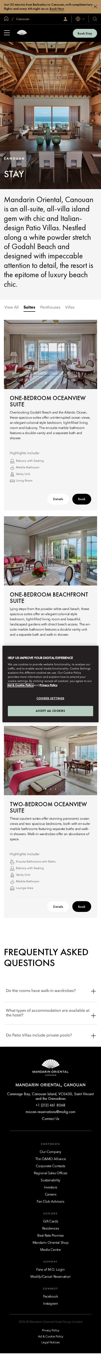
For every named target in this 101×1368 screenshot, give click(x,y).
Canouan (22, 19)
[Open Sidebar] (7, 33)
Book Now (57, 9)
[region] (50, 684)
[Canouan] (22, 33)
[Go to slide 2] (50, 383)
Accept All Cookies (50, 711)
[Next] (87, 354)
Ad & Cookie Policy (20, 685)
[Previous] (14, 354)
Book (81, 499)
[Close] (95, 6)
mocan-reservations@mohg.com (50, 1111)
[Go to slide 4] (55, 579)
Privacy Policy (48, 685)
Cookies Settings (50, 698)
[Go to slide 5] (60, 579)
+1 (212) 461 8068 (50, 1105)
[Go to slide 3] (55, 383)
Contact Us (50, 1118)
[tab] (11, 307)
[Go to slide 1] (46, 383)
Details (58, 499)
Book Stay (85, 33)
